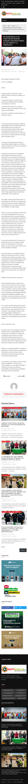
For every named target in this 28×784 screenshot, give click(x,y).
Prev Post (7, 376)
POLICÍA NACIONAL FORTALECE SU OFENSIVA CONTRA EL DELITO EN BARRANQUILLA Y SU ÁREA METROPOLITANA (12, 529)
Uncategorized (20, 695)
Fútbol (14, 3)
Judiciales (18, 3)
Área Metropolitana (9, 1)
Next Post (20, 376)
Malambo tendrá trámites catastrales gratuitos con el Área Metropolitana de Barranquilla (13, 424)
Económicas (9, 3)
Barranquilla (21, 1)
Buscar (3, 547)
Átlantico (16, 1)
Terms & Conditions (17, 782)
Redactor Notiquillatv (12, 71)
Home (2, 1)
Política (22, 3)
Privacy (3, 782)
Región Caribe (4, 4)
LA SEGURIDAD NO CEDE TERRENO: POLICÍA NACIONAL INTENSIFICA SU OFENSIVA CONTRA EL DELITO (12, 458)
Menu (5, 20)
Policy (8, 782)
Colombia (3, 3)
